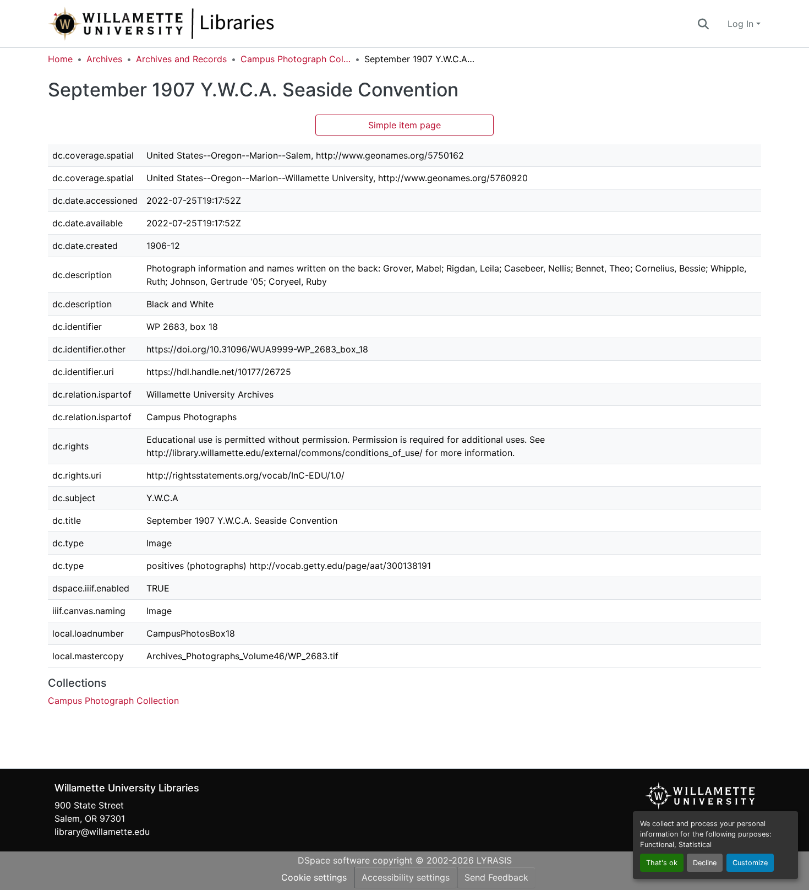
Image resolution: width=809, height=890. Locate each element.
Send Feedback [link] (496, 877)
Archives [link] (104, 58)
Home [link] (60, 58)
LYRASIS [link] (494, 860)
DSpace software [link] (334, 860)
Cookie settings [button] (314, 877)
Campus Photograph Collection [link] (295, 58)
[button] (197, 23)
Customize (750, 863)
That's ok (661, 863)
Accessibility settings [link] (406, 877)
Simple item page (404, 125)
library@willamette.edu (102, 831)
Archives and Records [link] (181, 58)
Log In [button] (742, 23)
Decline (705, 863)
